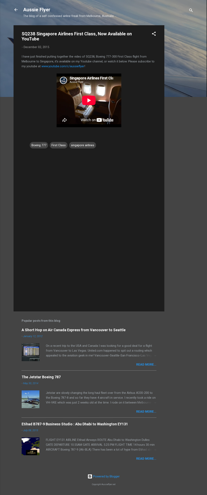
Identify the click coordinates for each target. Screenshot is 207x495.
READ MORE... (146, 364)
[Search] (191, 11)
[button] (153, 34)
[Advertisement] (180, 85)
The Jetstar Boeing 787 (41, 377)
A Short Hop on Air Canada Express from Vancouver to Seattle (74, 330)
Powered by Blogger (106, 476)
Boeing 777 (39, 145)
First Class (59, 145)
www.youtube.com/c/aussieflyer (62, 66)
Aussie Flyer (36, 10)
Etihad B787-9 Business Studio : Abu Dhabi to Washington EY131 (75, 424)
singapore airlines (82, 145)
